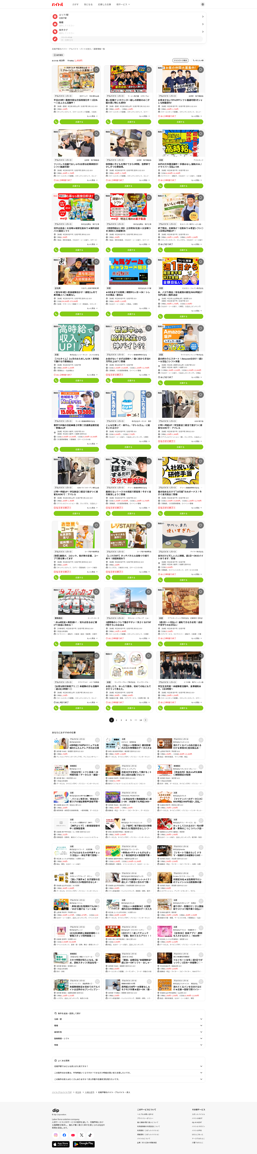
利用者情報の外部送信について (148, 1126)
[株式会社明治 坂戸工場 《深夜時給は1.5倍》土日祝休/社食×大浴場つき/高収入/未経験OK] (128, 223)
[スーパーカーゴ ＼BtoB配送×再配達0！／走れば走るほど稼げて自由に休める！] (76, 617)
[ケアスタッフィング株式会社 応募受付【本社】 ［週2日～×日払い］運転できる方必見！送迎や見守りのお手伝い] (180, 617)
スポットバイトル (198, 1114)
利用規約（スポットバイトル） (148, 1130)
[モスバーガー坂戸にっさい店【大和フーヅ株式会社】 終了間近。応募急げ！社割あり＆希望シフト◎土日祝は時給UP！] (180, 223)
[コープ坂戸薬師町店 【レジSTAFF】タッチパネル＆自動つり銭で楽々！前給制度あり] (128, 551)
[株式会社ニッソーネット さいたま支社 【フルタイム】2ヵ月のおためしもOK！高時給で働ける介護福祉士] (76, 354)
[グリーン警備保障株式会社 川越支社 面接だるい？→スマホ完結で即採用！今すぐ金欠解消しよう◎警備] (128, 487)
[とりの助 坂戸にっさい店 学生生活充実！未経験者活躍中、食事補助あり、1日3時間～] (180, 681)
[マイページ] (202, 4)
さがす (75, 4)
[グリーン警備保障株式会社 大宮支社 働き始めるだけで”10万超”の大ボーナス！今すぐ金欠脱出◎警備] (180, 487)
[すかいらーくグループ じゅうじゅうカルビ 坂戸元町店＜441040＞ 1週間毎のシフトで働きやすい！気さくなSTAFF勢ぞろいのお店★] (128, 617)
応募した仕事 (104, 4)
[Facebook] (64, 1135)
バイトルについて (143, 1138)
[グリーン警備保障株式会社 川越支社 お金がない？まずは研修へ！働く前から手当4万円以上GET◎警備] (128, 354)
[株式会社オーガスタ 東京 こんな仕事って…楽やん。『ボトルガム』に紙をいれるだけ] (128, 420)
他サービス (121, 4)
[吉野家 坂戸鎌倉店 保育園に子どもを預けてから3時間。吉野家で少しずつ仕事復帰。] (128, 159)
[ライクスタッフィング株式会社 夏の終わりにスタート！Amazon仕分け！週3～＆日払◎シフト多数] (180, 355)
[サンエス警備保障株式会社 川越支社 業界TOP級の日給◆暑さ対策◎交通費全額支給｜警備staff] (76, 422)
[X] (81, 1135)
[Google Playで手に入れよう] (84, 1144)
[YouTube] (73, 1135)
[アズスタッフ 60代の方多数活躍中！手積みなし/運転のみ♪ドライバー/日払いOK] (180, 159)
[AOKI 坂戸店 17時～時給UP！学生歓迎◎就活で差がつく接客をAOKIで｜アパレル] (180, 420)
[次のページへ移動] (145, 720)
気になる (88, 4)
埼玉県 (78, 1092)
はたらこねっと (197, 1134)
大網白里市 (89, 1092)
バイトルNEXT (197, 1118)
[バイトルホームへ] (57, 4)
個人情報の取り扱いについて (147, 1122)
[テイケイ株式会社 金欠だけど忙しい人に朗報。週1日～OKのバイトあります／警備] (180, 552)
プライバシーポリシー (145, 1118)
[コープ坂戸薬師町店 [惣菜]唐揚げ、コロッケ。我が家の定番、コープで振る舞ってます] (76, 551)
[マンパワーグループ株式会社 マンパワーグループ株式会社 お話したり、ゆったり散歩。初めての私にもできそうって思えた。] (128, 681)
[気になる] (96, 69)
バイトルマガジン (198, 1126)
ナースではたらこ (198, 1138)
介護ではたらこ (197, 1142)
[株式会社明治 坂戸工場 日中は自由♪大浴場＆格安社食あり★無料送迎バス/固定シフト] (76, 223)
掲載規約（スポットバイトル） (148, 1134)
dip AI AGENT (197, 1122)
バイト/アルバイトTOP (62, 1092)
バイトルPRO (197, 1130)
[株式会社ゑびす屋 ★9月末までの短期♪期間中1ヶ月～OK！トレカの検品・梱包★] (128, 287)
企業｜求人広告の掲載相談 (147, 1142)
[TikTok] (90, 1135)
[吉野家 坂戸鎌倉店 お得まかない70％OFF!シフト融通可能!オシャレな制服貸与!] (180, 95)
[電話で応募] (56, 121)
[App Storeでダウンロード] (61, 1144)
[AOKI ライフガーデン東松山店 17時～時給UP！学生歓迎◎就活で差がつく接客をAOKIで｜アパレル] (76, 487)
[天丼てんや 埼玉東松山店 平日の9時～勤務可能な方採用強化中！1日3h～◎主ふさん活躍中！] (76, 95)
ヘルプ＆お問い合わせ (145, 1114)
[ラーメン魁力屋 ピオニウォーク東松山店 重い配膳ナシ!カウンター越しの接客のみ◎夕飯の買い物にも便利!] (128, 95)
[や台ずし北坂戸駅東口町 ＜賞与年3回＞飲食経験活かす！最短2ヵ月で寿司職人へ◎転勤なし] (76, 287)
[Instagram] (55, 1135)
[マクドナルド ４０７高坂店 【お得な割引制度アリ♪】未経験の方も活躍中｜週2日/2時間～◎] (76, 681)
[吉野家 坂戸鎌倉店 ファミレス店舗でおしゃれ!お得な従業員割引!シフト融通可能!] (76, 159)
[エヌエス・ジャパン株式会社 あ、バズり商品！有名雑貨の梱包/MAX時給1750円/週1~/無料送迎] (180, 289)
